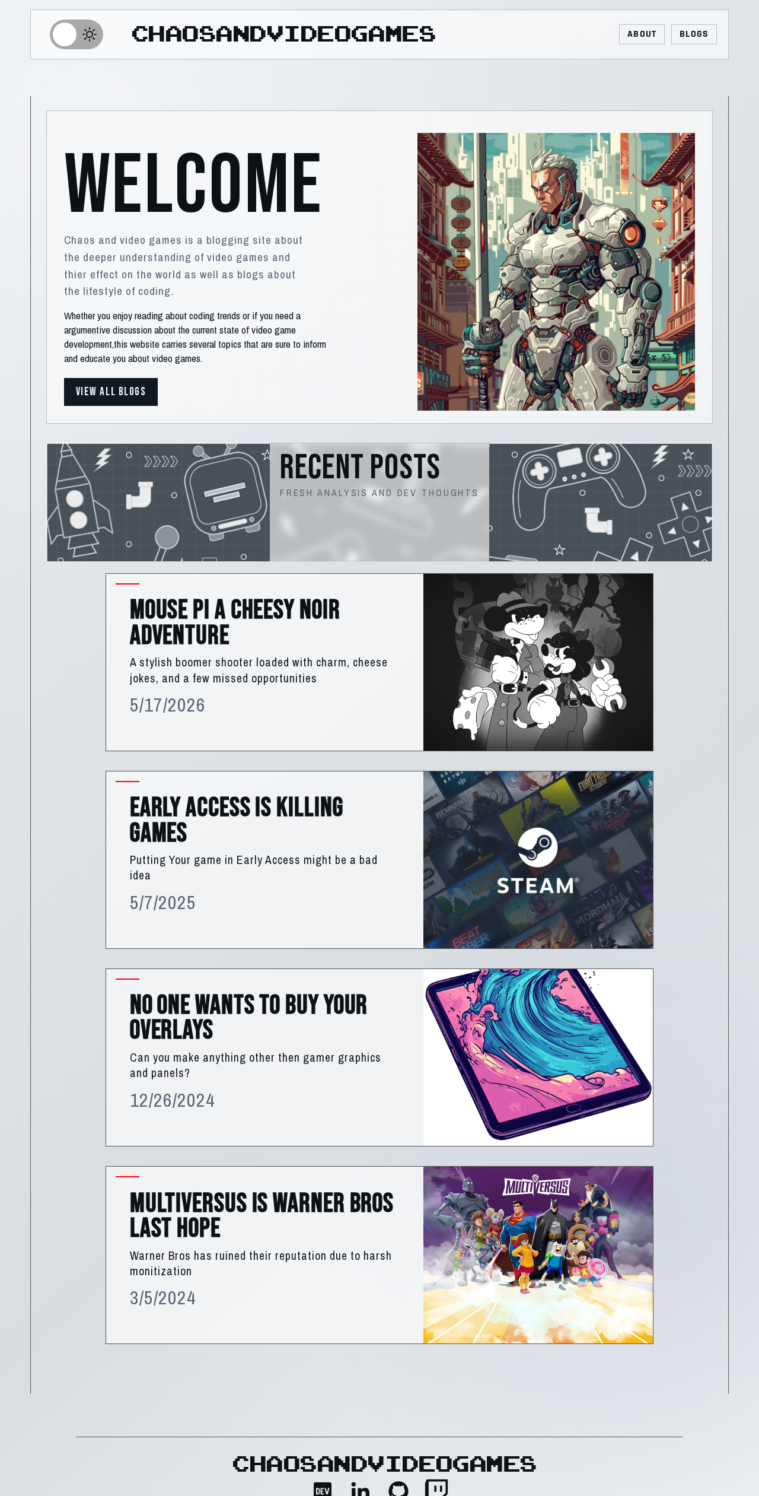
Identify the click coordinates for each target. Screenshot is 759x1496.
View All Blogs (111, 392)
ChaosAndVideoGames (284, 34)
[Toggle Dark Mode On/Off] (76, 34)
